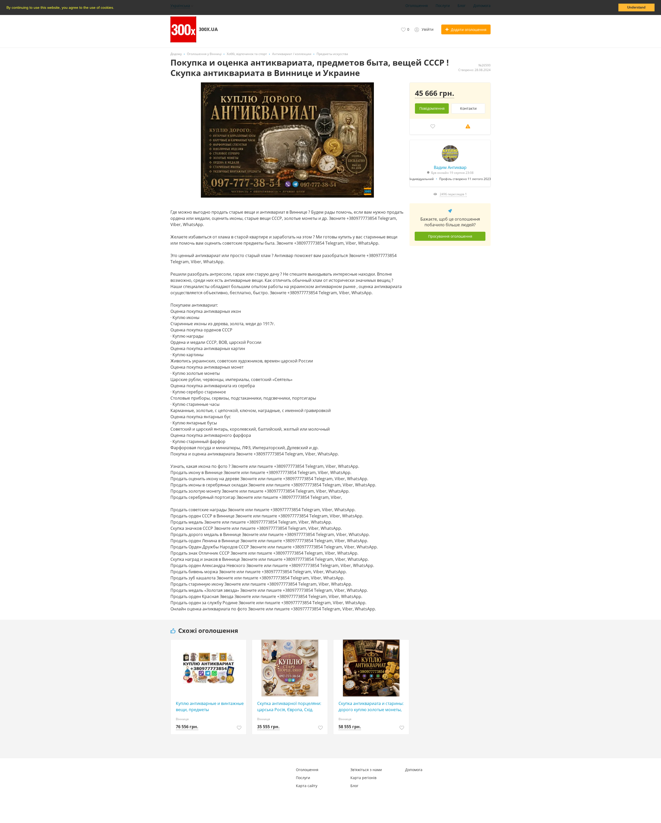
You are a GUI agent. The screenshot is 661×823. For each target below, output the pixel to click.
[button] (116, 8)
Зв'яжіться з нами (366, 769)
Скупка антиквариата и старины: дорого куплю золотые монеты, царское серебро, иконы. (371, 707)
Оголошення (307, 769)
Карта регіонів (363, 777)
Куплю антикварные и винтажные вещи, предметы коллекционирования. (210, 707)
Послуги (303, 777)
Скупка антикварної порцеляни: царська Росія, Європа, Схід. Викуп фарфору (289, 707)
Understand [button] (636, 7)
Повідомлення (432, 108)
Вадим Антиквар (450, 167)
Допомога (413, 769)
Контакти (468, 108)
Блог (354, 785)
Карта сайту (306, 785)
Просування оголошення (450, 236)
